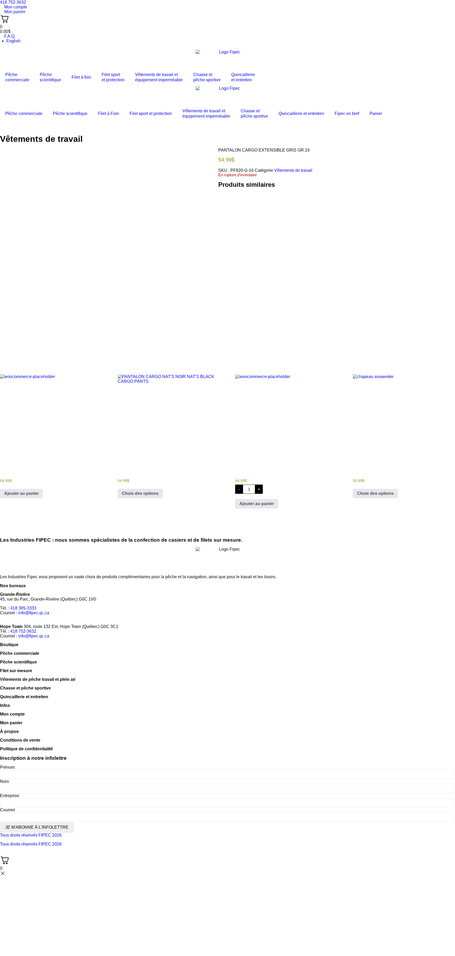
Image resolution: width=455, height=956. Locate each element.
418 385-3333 (23, 608)
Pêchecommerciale (17, 77)
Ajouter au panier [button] (21, 493)
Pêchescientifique (50, 77)
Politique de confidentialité (26, 749)
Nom (4, 781)
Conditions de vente (20, 740)
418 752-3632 (23, 631)
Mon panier (11, 723)
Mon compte (12, 714)
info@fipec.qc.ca (33, 613)
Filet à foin (81, 77)
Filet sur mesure (16, 670)
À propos (9, 731)
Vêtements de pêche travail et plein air (38, 679)
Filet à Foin (108, 113)
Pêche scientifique (70, 113)
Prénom (7, 767)
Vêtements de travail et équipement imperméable (159, 77)
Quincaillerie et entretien (301, 113)
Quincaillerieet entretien (243, 77)
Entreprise (9, 795)
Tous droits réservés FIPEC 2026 (31, 835)
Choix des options (140, 493)
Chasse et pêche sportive (207, 77)
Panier (376, 113)
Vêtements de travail (41, 139)
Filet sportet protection (113, 77)
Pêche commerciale (23, 113)
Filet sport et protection (151, 113)
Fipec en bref (347, 113)
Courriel (7, 810)
